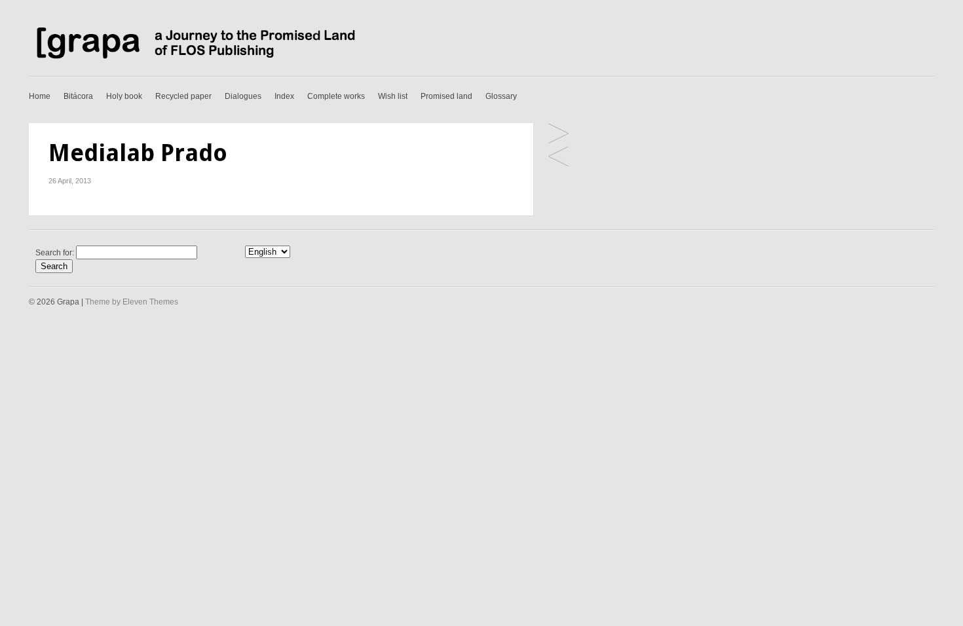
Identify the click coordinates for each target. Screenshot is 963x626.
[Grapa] (192, 59)
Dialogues (243, 96)
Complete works (336, 96)
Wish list (392, 96)
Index (284, 96)
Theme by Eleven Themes (131, 301)
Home (39, 96)
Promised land (446, 96)
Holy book (124, 96)
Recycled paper (183, 96)
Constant (558, 134)
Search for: (54, 252)
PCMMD (558, 157)
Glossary (501, 96)
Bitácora (78, 96)
